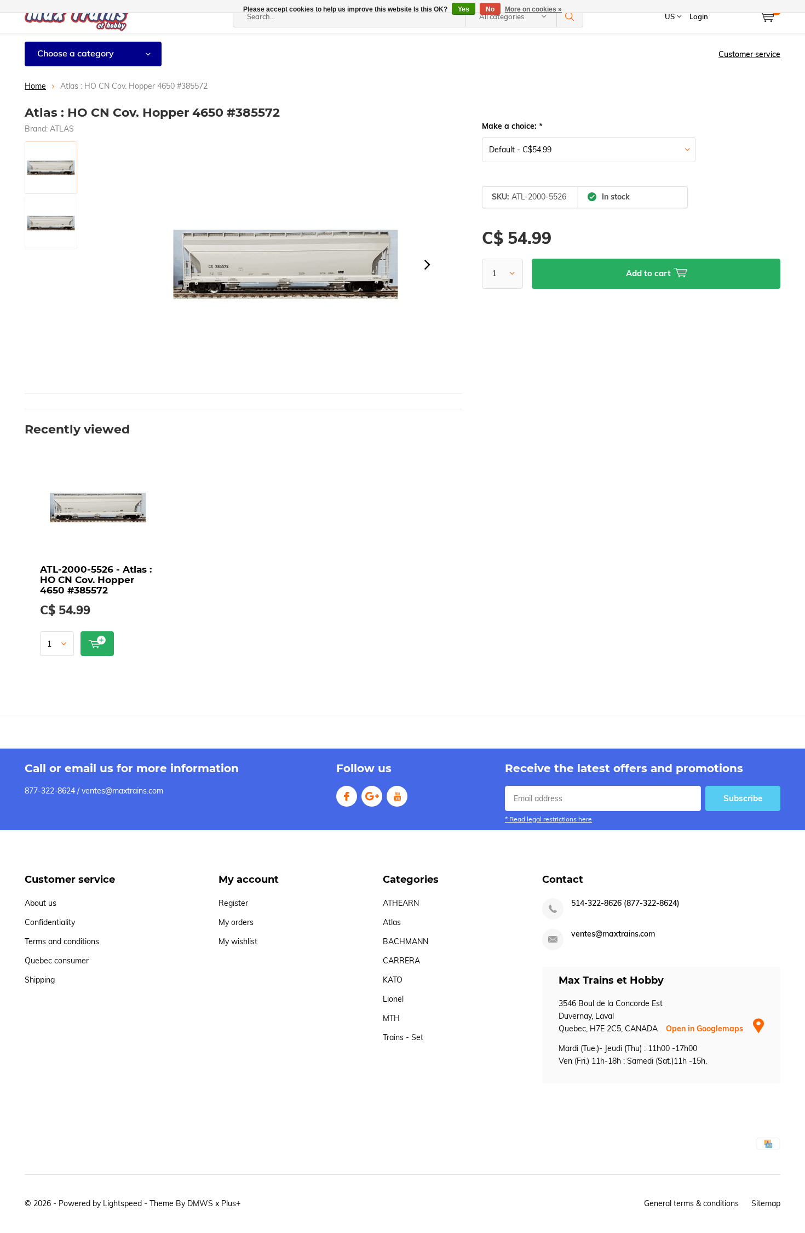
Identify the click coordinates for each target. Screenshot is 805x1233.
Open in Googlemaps (705, 1029)
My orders (236, 922)
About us (40, 903)
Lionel (393, 999)
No (490, 9)
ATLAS (62, 129)
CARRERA (401, 961)
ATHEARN (401, 903)
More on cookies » (533, 9)
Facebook (346, 796)
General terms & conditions (691, 1203)
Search (570, 16)
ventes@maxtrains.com (613, 934)
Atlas (392, 922)
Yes (463, 9)
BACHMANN (405, 941)
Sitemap (765, 1203)
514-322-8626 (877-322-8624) (625, 903)
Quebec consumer (57, 961)
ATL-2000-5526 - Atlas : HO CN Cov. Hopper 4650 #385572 (96, 580)
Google (371, 796)
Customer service (749, 54)
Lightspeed (122, 1203)
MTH (391, 1018)
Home (35, 86)
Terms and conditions (62, 941)
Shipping (40, 980)
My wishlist (238, 941)
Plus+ (230, 1203)
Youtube (397, 796)
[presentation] (427, 265)
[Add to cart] (97, 643)
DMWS (200, 1203)
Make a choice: (512, 126)
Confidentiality (50, 922)
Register (233, 903)
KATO (393, 980)
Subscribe (742, 798)
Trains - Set (403, 1037)
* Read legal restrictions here (548, 819)
